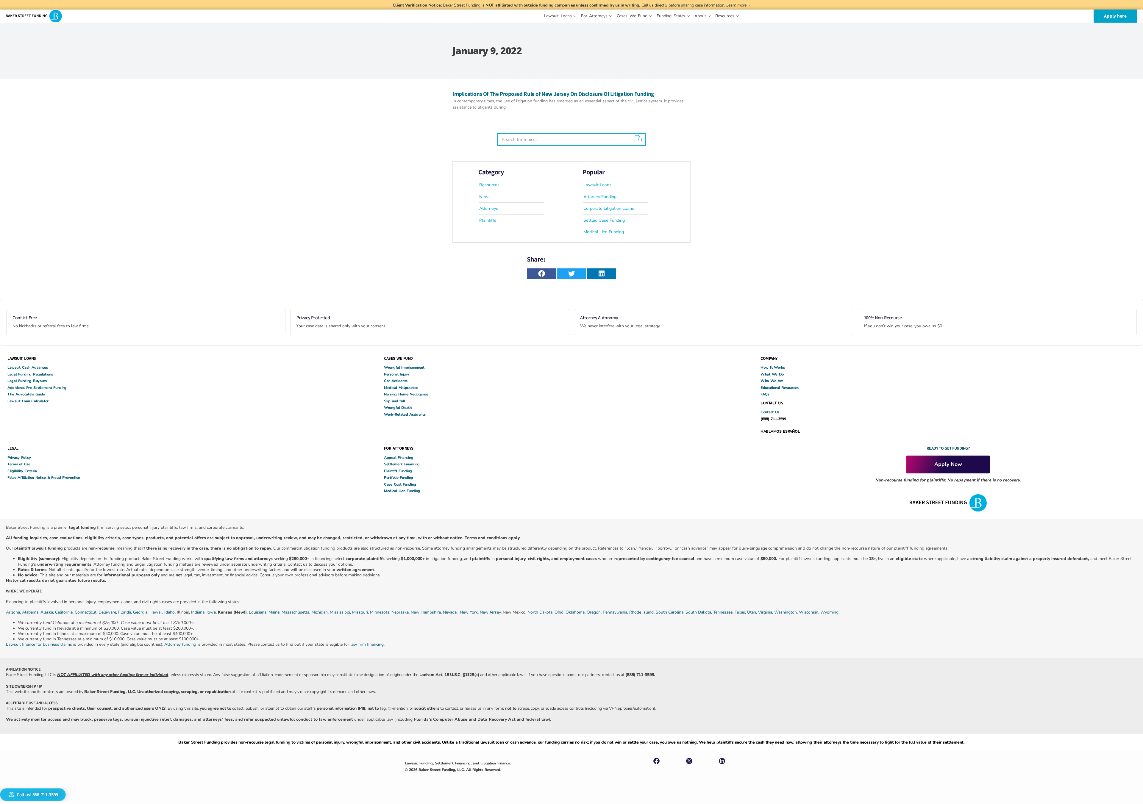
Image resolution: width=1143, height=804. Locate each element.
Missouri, (361, 612)
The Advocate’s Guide (26, 394)
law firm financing (367, 644)
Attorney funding (180, 644)
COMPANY (769, 358)
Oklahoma (575, 612)
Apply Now (948, 464)
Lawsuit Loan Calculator (28, 400)
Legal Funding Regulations (30, 374)
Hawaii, (156, 612)
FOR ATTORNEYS (398, 448)
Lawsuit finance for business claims (39, 644)
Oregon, (595, 612)
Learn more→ (738, 5)
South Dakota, (699, 612)
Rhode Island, (642, 612)
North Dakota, (540, 612)
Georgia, (141, 612)
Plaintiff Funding (398, 470)
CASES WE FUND (398, 358)
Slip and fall (394, 400)
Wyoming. (829, 612)
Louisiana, (258, 612)
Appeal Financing (398, 457)
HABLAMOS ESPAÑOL (780, 431)
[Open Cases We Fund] (650, 16)
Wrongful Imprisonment (404, 367)
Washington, (786, 612)
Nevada (450, 612)
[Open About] (709, 16)
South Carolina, (671, 612)
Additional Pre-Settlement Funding (37, 387)
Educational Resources (780, 387)
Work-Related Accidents (404, 414)
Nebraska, (401, 612)
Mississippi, (341, 612)
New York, (470, 612)
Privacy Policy (19, 457)
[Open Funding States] (688, 16)
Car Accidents (395, 380)
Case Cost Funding (400, 484)
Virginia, (766, 612)
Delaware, (108, 612)
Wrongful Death (398, 407)
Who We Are (772, 380)
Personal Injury (396, 374)
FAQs (765, 394)
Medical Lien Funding (402, 490)
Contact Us (770, 411)
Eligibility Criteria (22, 470)
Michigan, (320, 612)
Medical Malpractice (401, 387)
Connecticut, (87, 612)
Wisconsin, (809, 612)
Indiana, (199, 612)
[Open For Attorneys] (610, 16)
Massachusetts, (296, 612)
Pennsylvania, (616, 612)
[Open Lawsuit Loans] (575, 16)
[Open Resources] (737, 16)
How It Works (773, 367)
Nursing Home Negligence (406, 394)
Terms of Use (18, 464)
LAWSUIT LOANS (21, 358)
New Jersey (490, 612)
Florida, (125, 612)
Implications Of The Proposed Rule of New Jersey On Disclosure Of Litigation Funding (553, 94)
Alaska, (47, 612)
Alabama (30, 612)
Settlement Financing (402, 464)
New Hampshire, (426, 612)
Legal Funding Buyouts (27, 380)
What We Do (772, 374)
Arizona (13, 612)
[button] (541, 273)
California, (65, 612)
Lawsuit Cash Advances (27, 367)
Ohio (559, 612)
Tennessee (723, 612)
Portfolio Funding (398, 477)
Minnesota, (380, 612)
